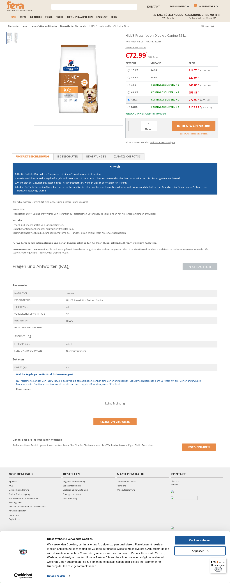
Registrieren (14, 519)
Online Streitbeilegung (19, 494)
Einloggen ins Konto (72, 494)
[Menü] (224, 560)
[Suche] (134, 6)
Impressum (14, 515)
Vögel (48, 17)
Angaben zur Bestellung (74, 481)
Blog (114, 17)
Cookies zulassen (200, 540)
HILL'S (140, 41)
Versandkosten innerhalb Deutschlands (27, 506)
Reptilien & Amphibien (79, 17)
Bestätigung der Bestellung (75, 489)
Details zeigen (56, 575)
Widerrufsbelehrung (126, 489)
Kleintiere (35, 17)
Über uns (175, 481)
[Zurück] (197, 26)
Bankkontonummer (72, 485)
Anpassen (198, 550)
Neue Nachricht (200, 267)
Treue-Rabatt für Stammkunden (23, 498)
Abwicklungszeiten (17, 510)
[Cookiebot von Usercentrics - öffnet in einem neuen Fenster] (23, 576)
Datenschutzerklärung (19, 489)
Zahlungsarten (15, 502)
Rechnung (121, 485)
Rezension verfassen (135, 47)
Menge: (148, 129)
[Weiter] (217, 26)
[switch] (218, 569)
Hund (13, 17)
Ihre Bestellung (70, 498)
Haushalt (101, 17)
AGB (11, 485)
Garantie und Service (126, 481)
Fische (59, 17)
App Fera (13, 481)
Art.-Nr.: (150, 41)
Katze (23, 17)
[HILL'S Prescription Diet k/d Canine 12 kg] (78, 79)
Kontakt (153, 6)
